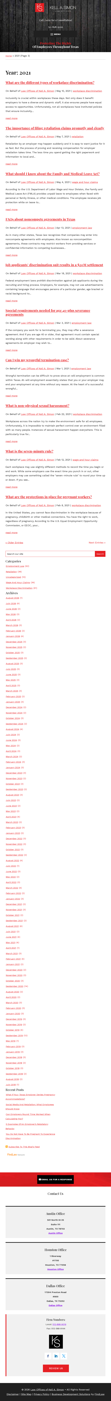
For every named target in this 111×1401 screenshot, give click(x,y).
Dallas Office (55, 1305)
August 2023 (12, 795)
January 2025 (13, 702)
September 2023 (14, 789)
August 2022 (12, 860)
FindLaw (100, 1394)
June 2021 (11, 937)
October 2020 (13, 981)
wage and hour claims (85, 182)
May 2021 (10, 942)
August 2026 (12, 598)
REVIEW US (56, 1368)
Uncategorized (13, 577)
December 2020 (14, 970)
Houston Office (55, 1269)
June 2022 (11, 871)
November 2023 (14, 778)
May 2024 (11, 745)
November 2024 (14, 713)
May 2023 (11, 811)
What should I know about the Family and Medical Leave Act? (53, 173)
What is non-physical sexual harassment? (37, 405)
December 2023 (14, 773)
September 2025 (14, 658)
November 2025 (14, 647)
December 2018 (14, 1057)
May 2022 (11, 877)
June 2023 (11, 806)
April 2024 (11, 751)
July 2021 (11, 931)
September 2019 (14, 1035)
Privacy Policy (41, 1394)
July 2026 (11, 603)
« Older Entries (14, 542)
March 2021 (12, 953)
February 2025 (13, 696)
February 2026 (13, 631)
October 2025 (13, 652)
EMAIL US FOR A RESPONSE (57, 1179)
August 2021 (12, 926)
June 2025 (11, 674)
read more (11, 118)
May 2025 (11, 680)
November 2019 (14, 1024)
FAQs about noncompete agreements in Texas (40, 219)
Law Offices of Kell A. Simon (37, 90)
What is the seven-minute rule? (29, 451)
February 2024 (13, 762)
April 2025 (11, 685)
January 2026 (13, 636)
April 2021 (11, 948)
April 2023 (11, 816)
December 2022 (14, 838)
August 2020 (12, 991)
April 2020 (11, 997)
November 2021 (14, 909)
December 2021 (14, 904)
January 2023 (13, 833)
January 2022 (13, 899)
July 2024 (11, 734)
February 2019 (13, 1046)
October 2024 (13, 718)
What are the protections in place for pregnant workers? (49, 497)
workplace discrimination (87, 90)
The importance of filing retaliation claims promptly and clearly (55, 128)
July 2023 (11, 800)
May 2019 (10, 1041)
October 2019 (12, 1030)
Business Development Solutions (71, 1394)
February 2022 (13, 893)
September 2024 (14, 723)
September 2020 (14, 986)
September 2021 (14, 920)
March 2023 (12, 822)
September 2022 (14, 855)
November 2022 (14, 844)
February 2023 (13, 827)
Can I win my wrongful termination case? (37, 360)
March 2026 (12, 625)
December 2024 (14, 707)
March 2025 (12, 691)
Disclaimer (13, 1394)
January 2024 (13, 767)
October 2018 (12, 1068)
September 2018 (14, 1074)
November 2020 (14, 975)
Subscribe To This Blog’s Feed (24, 1146)
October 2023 (13, 784)
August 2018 (12, 1079)
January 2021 (13, 964)
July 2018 (11, 1084)
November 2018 (14, 1063)
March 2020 (12, 1002)
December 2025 (14, 641)
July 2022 (11, 866)
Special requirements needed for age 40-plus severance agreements (48, 312)
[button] (55, 34)
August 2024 (12, 729)
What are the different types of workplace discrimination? (50, 82)
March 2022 (12, 888)
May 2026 (11, 614)
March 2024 (12, 756)
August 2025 (12, 663)
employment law (82, 227)
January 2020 (13, 1013)
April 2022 (11, 882)
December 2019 (14, 1019)
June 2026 (11, 609)
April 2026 (11, 620)
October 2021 (12, 915)
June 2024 (11, 740)
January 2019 (13, 1052)
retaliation (78, 136)
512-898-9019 (55, 27)
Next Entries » (97, 542)
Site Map (26, 1394)
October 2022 (13, 849)
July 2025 (11, 669)
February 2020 (13, 1008)
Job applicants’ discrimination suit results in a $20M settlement (54, 265)
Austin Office (55, 1233)
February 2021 (13, 959)
